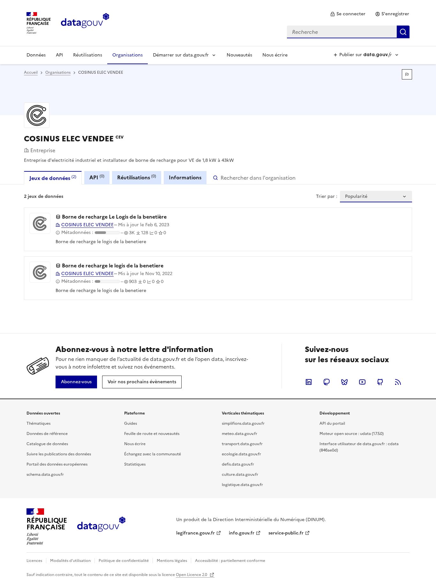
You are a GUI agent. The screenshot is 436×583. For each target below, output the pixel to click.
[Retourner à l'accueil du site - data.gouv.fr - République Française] (101, 526)
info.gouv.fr (241, 533)
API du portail (332, 423)
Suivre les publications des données (58, 454)
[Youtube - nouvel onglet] (362, 382)
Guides (130, 423)
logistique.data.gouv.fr (242, 485)
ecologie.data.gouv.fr (241, 454)
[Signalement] (407, 74)
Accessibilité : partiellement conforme (230, 561)
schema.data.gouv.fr (45, 474)
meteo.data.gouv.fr (239, 434)
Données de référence (47, 434)
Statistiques (135, 464)
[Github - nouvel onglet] (380, 382)
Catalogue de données (47, 444)
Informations (185, 177)
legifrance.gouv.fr (195, 533)
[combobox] (348, 32)
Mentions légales (172, 561)
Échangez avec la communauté (152, 454)
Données (36, 55)
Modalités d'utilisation (70, 561)
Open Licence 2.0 (192, 575)
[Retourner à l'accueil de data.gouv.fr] (85, 22)
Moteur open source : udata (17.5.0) (351, 434)
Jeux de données (52, 178)
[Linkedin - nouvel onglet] (308, 382)
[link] (348, 14)
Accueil (31, 72)
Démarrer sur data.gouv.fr (181, 55)
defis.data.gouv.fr (238, 464)
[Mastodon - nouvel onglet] (326, 382)
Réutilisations (87, 55)
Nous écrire (275, 55)
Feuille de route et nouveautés (151, 434)
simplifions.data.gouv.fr (243, 423)
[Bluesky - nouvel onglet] (344, 382)
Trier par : (326, 196)
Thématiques (38, 423)
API (59, 55)
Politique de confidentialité (124, 561)
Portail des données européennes (56, 464)
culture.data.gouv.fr (240, 474)
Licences (34, 561)
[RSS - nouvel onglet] (398, 382)
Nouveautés (239, 55)
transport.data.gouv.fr (242, 444)
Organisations (127, 55)
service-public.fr (286, 533)
